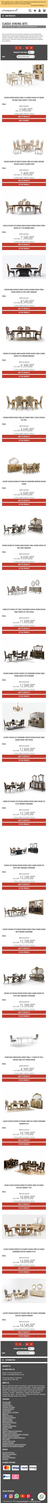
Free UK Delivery (22, 1501)
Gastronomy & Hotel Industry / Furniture (15, 1434)
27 (31, 48)
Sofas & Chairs (7, 1405)
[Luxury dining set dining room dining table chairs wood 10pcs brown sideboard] (24, 919)
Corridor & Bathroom (9, 1426)
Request (5, 1459)
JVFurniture (6, 1456)
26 (27, 48)
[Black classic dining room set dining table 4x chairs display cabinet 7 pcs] (24, 1174)
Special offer (6, 1402)
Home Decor (6, 1424)
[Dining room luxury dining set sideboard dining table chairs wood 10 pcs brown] (24, 663)
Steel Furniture (7, 1419)
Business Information (9, 1454)
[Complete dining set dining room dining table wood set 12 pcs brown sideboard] (24, 795)
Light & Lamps (7, 1427)
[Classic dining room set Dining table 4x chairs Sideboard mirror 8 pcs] (24, 1113)
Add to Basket (24, 120)
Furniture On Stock (8, 1407)
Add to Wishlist (24, 116)
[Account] (39, 10)
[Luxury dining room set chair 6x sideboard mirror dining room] (24, 475)
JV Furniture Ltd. (35, 1501)
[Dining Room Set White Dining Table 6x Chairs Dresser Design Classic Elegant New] (24, 156)
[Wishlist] (35, 10)
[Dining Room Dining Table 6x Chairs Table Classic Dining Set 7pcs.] (24, 411)
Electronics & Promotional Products (14, 1444)
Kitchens (5, 1429)
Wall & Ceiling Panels (9, 1433)
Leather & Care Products (10, 1436)
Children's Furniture (9, 1417)
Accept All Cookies (38, 5)
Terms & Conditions (9, 1457)
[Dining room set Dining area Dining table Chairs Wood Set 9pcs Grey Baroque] (24, 539)
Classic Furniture (8, 1409)
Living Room (6, 1411)
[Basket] (44, 10)
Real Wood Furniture (9, 1422)
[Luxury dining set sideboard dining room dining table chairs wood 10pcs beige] (24, 731)
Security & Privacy (8, 1452)
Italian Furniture (7, 1421)
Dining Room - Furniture (10, 1412)
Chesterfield (6, 1404)
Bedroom (5, 1414)
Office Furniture (7, 1416)
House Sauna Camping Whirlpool (13, 1438)
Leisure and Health (8, 1441)
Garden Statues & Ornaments (12, 1431)
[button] (42, 1497)
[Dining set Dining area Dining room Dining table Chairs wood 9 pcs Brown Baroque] (24, 343)
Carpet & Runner (8, 1443)
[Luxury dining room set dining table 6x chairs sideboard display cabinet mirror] (24, 1302)
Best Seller (6, 1439)
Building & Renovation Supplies (13, 1446)
